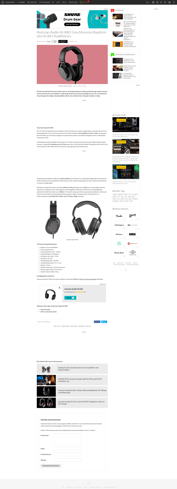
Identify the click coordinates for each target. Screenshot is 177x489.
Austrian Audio (45, 309)
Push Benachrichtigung (132, 264)
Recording (32, 2)
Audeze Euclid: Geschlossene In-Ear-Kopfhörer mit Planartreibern (78, 368)
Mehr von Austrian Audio (48, 311)
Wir (114, 263)
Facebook (161, 2)
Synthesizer (44, 2)
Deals (84, 2)
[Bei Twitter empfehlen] (104, 322)
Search (174, 2)
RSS (169, 2)
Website (43, 460)
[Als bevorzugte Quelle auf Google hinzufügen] (63, 41)
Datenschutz (120, 263)
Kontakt (135, 263)
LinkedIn (153, 2)
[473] (132, 216)
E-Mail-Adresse (46, 454)
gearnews (10, 2)
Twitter (165, 2)
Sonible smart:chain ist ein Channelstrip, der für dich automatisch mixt (125, 128)
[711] (119, 216)
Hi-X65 (86, 93)
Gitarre (21, 2)
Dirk (48, 41)
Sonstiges (73, 2)
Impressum (128, 263)
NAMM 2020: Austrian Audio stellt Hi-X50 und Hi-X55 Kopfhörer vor (80, 380)
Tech (64, 2)
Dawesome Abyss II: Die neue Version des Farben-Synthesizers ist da (124, 175)
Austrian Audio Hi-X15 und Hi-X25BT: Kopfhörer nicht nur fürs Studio (81, 402)
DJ (53, 2)
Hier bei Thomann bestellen (88, 279)
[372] (119, 243)
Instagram (157, 2)
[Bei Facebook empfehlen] (97, 322)
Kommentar (45, 435)
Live (58, 2)
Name (43, 448)
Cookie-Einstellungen (119, 264)
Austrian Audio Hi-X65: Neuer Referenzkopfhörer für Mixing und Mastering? (82, 391)
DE (147, 2)
